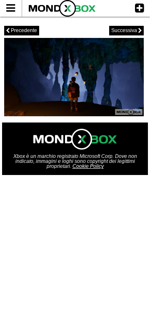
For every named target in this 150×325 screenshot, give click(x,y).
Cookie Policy (88, 166)
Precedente (21, 30)
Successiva (126, 30)
